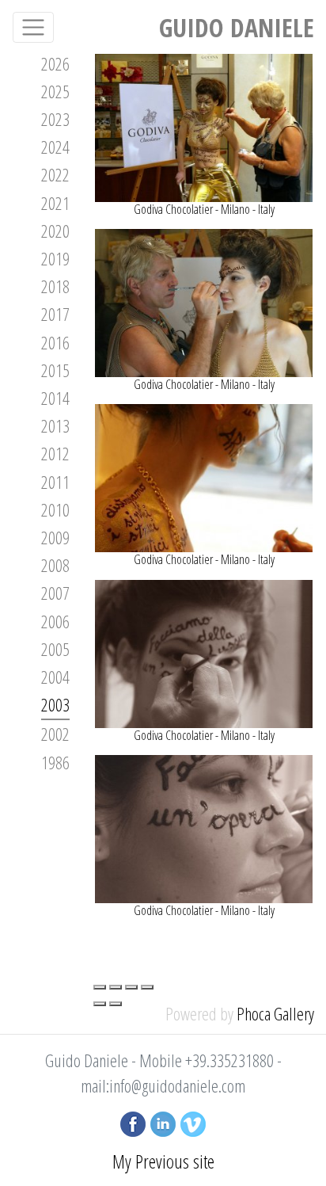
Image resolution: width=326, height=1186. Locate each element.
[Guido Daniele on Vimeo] (193, 1122)
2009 (55, 537)
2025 (55, 91)
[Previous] (99, 1003)
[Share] (115, 987)
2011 (55, 482)
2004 (55, 676)
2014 (55, 398)
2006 (55, 621)
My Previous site (163, 1161)
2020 (55, 230)
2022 (55, 174)
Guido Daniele (236, 27)
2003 (55, 704)
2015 (55, 370)
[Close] (99, 987)
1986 (55, 762)
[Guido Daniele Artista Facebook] (132, 1122)
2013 (55, 425)
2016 (55, 342)
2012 (55, 453)
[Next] (115, 1003)
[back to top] (291, 1156)
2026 (55, 63)
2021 (55, 203)
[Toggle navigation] (33, 27)
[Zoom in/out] (147, 987)
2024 (55, 146)
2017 (55, 314)
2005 (55, 649)
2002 (55, 734)
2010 (55, 509)
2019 (55, 258)
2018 (55, 286)
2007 (55, 592)
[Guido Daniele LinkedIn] (163, 1122)
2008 (55, 565)
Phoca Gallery (275, 1013)
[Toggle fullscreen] (131, 987)
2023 (55, 119)
